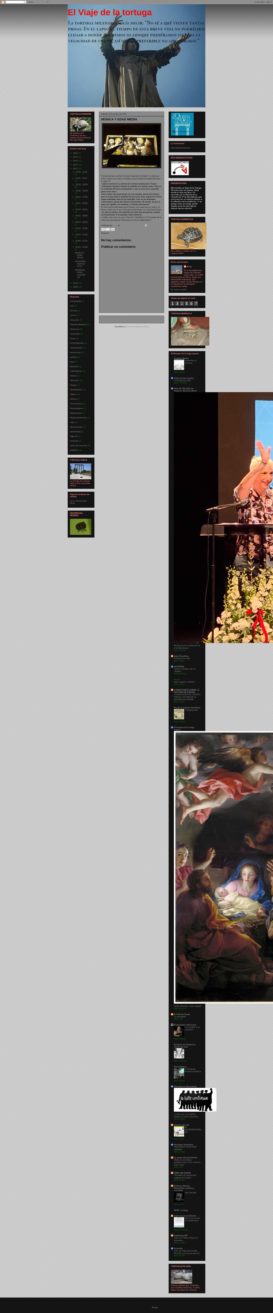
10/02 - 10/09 (82, 191)
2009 (75, 287)
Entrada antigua (154, 319)
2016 (75, 153)
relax (72, 422)
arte (72, 306)
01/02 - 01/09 (82, 247)
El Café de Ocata (182, 1014)
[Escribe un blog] (105, 229)
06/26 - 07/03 (82, 197)
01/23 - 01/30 (82, 234)
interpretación (76, 348)
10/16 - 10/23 (82, 184)
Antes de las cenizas (184, 378)
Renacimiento (76, 427)
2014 (75, 157)
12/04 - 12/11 (81, 172)
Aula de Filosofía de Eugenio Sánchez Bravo (185, 389)
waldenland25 (180, 1235)
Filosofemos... (181, 1067)
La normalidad (179, 1017)
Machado (74, 366)
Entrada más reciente (112, 319)
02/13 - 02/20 (82, 222)
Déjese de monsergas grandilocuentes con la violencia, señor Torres (187, 1162)
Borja (189, 266)
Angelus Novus (181, 358)
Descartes (74, 320)
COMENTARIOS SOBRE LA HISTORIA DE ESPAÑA (186, 691)
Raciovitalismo (76, 408)
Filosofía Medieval (117, 233)
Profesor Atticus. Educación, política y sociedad (184, 1188)
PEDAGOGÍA (76, 390)
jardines (73, 357)
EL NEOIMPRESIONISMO (193, 1129)
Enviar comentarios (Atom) (138, 327)
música (141, 233)
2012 (75, 165)
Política (73, 399)
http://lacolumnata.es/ (180, 148)
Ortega (73, 385)
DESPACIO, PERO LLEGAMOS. (80, 273)
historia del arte (181, 1125)
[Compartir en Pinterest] (113, 229)
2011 (75, 168)
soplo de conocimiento (185, 1216)
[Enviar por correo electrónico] (102, 229)
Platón (73, 394)
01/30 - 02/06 (82, 228)
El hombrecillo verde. (182, 380)
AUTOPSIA (179, 666)
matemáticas (131, 233)
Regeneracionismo (78, 417)
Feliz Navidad (190, 1193)
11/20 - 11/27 (81, 178)
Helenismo (74, 329)
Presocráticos (76, 404)
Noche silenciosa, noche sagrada (187, 1006)
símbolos (74, 441)
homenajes (75, 334)
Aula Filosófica (181, 656)
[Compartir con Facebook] (110, 229)
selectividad (75, 431)
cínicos (73, 315)
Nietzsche (74, 380)
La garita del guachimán (185, 1157)
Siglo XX (73, 436)
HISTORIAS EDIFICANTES (80, 263)
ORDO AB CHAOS (182, 1173)
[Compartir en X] (107, 229)
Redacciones (76, 413)
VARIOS (73, 450)
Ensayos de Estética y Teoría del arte (184, 1045)
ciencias (73, 310)
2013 (75, 161)
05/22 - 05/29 (82, 203)
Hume (72, 338)
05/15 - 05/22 (82, 209)
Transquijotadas (191, 710)
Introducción (75, 352)
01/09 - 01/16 (82, 241)
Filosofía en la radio (182, 658)
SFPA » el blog (181, 1210)
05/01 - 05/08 (82, 216)
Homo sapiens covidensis (184, 682)
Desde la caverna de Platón (187, 707)
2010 (75, 283)
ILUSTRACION (76, 343)
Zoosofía (178, 1248)
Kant (72, 362)
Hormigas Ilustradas (183, 1144)
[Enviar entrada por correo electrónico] (145, 225)
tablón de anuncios (78, 445)
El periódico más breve (185, 1025)
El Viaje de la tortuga (110, 12)
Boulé (177, 679)
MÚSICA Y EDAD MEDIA (79, 255)
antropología (75, 301)
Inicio (134, 319)
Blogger (155, 1307)
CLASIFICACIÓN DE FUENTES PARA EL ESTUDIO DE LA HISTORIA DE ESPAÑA (187, 697)
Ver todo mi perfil (178, 289)
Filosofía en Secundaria (185, 1086)
